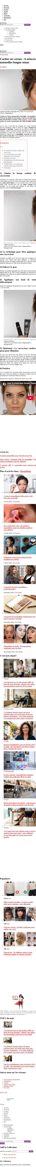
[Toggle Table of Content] (1, 147)
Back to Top (3, 1092)
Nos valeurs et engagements (12, 1079)
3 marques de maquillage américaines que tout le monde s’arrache (19, 618)
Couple (6, 10)
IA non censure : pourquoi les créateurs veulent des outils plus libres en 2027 (18, 776)
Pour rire (9, 40)
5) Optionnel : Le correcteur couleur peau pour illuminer (13, 165)
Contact (6, 1082)
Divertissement (9, 771)
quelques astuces (27, 119)
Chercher (27, 24)
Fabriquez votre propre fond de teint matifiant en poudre (17, 558)
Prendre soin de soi (13, 36)
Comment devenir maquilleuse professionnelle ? (15, 588)
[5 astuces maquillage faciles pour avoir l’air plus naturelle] (20, 483)
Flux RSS (6, 1087)
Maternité (7, 18)
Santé (6, 12)
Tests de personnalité (14, 41)
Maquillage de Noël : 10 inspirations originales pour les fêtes (17, 647)
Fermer (2, 1104)
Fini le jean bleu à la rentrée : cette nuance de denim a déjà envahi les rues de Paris (19, 804)
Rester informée (12, 28)
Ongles (11, 34)
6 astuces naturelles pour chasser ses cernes (16, 456)
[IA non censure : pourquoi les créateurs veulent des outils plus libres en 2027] (20, 760)
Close (2, 1143)
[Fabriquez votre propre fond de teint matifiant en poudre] (20, 545)
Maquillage (12, 33)
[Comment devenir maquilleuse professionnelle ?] (20, 574)
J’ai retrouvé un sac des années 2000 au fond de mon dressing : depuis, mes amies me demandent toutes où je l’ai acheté (19, 684)
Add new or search (5, 1151)
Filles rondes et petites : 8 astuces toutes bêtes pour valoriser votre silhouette (18, 903)
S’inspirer (9, 38)
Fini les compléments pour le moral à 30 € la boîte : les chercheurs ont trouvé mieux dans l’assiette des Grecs (19, 747)
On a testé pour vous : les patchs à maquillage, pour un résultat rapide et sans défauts (18, 528)
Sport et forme (9, 709)
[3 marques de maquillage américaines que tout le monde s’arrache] (20, 604)
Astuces (6, 8)
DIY (5, 20)
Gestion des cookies (9, 1084)
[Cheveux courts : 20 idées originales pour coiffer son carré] (20, 914)
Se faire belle (10, 30)
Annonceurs (7, 1081)
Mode (5, 14)
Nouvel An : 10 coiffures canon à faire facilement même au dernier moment (18, 953)
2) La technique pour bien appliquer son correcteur (12, 155)
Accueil (6, 6)
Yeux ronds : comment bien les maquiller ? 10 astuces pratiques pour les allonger (18, 460)
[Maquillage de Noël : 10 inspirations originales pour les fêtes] (20, 634)
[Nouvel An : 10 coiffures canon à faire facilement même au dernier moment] (20, 939)
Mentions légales (8, 1086)
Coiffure (7, 16)
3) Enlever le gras (10, 158)
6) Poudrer (7, 168)
